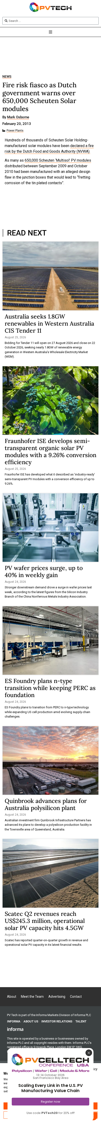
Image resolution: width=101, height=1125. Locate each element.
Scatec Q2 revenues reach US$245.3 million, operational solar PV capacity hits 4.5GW (45, 921)
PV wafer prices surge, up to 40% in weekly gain (44, 571)
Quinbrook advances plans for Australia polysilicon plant (46, 804)
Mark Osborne (18, 117)
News (6, 76)
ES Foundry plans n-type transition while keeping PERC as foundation (50, 688)
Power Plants (15, 130)
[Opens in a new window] (15, 1029)
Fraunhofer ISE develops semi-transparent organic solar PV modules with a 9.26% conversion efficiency (50, 451)
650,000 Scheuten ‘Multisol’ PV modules (58, 160)
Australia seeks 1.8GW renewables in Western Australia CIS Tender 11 (49, 323)
